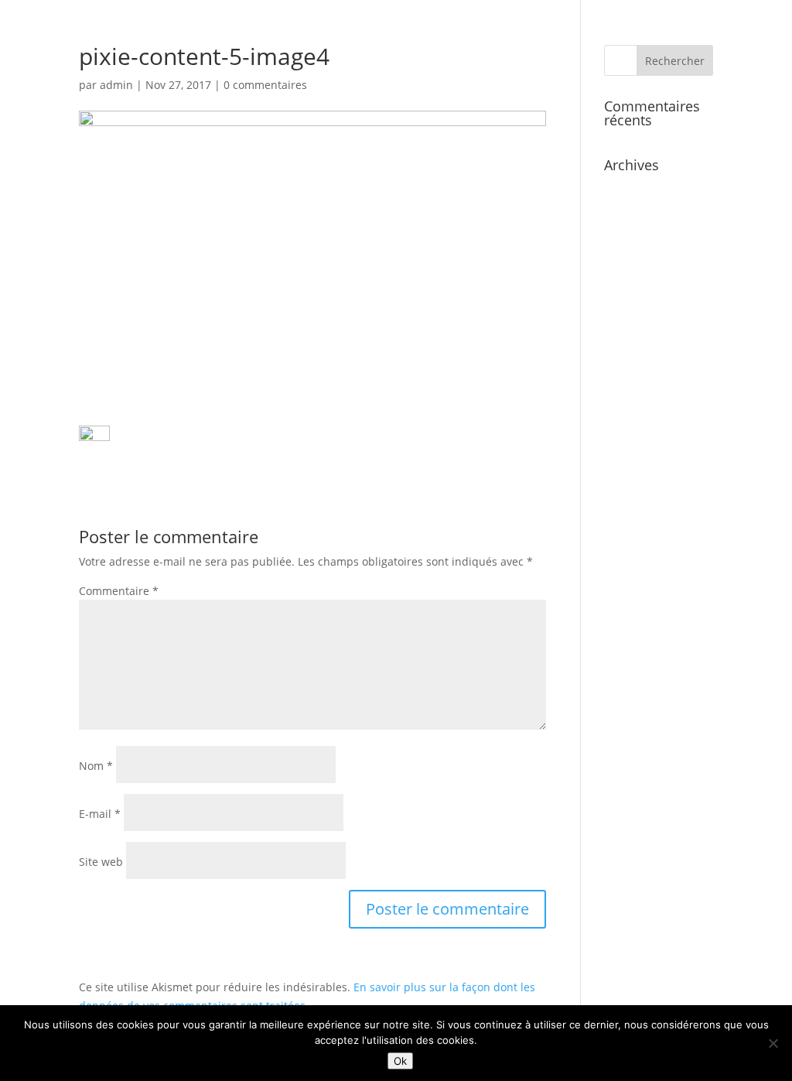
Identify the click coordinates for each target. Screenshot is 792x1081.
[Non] (772, 1043)
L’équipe (603, 55)
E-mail (100, 813)
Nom (96, 765)
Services (540, 55)
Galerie (663, 55)
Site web (101, 861)
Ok (400, 1061)
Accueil (479, 55)
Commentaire (119, 590)
